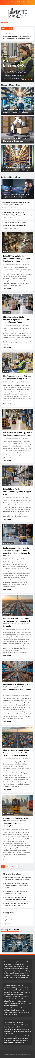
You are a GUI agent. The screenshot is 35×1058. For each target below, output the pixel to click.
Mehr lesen (6, 288)
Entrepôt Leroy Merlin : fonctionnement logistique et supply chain (17, 491)
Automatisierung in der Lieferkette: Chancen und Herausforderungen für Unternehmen (17, 112)
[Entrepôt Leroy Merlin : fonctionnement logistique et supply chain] (17, 475)
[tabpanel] (17, 62)
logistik (5, 251)
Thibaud (6, 208)
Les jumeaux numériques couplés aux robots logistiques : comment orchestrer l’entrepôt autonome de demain (16, 552)
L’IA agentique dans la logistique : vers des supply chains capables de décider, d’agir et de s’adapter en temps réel (17, 622)
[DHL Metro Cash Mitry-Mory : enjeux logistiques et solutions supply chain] (17, 419)
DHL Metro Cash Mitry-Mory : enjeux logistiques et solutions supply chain (13, 2)
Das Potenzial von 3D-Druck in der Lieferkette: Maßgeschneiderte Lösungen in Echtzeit (16, 215)
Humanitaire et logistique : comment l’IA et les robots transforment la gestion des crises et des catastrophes (17, 822)
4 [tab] (31, 79)
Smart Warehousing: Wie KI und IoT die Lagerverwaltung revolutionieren (16, 139)
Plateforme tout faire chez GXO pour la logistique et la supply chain (17, 377)
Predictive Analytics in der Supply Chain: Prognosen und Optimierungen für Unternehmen (16, 196)
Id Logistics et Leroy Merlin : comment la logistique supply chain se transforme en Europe (17, 319)
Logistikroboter (8, 543)
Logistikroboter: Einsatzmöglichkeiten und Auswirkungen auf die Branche (17, 944)
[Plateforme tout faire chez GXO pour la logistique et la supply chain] (17, 363)
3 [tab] (29, 79)
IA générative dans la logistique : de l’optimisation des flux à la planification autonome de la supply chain (17, 688)
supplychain (7, 191)
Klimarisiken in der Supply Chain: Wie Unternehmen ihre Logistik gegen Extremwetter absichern (16, 753)
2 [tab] (26, 79)
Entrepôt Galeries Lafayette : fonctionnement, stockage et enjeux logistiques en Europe (17, 258)
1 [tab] (23, 79)
